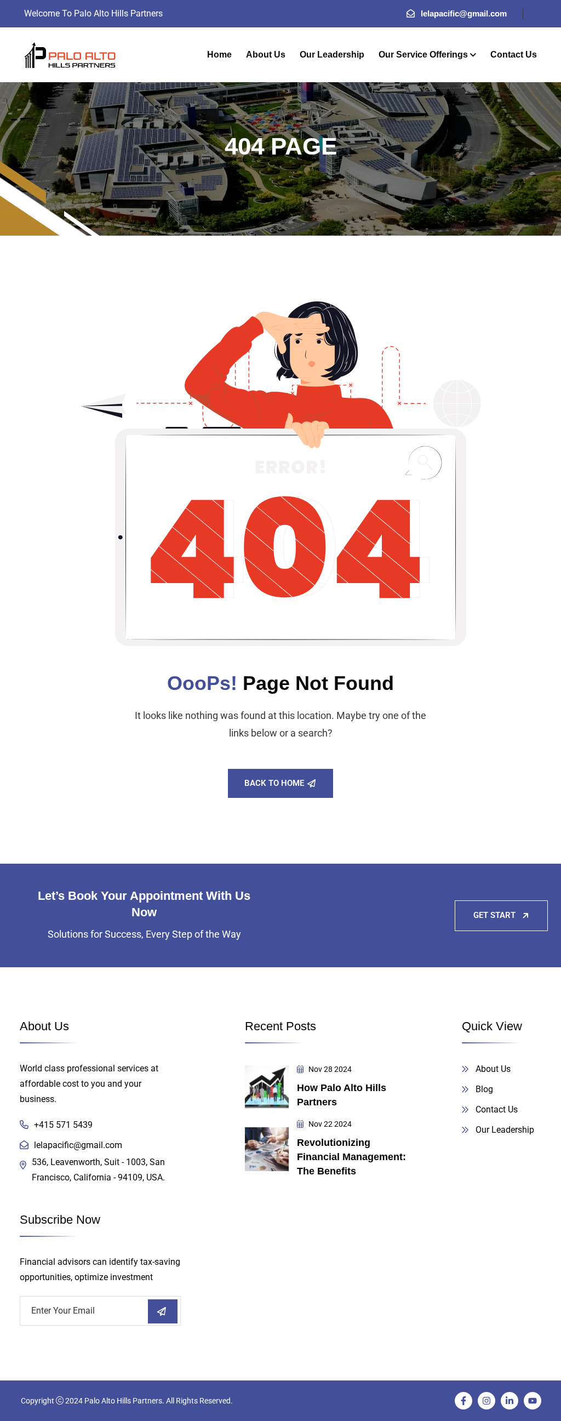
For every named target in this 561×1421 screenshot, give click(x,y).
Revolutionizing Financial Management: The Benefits (351, 1157)
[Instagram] (486, 1400)
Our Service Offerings (423, 54)
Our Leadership (332, 54)
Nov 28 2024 (329, 1069)
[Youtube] (532, 1400)
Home (219, 54)
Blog (484, 1089)
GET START (494, 915)
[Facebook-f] (463, 1400)
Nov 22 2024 (329, 1124)
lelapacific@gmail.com (464, 13)
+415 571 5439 (63, 1125)
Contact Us (513, 54)
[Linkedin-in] (509, 1400)
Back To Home (274, 783)
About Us (265, 54)
